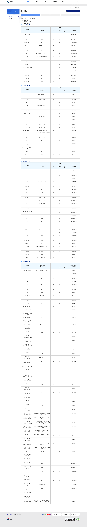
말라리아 (27, 181)
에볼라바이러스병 (27, 34)
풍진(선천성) (27, 154)
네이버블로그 (46, 514)
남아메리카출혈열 (27, 45)
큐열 (27, 221)
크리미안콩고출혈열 (27, 42)
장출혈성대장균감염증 (27, 113)
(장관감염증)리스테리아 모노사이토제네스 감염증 (27, 371)
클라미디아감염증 (27, 295)
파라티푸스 (27, 108)
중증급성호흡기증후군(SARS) (27, 67)
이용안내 (15, 514)
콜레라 (27, 102)
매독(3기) (27, 251)
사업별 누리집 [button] (55, 514)
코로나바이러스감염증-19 (27, 270)
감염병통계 (55, 1)
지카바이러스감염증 (27, 240)
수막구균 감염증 (27, 127)
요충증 (27, 278)
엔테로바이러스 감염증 (27, 501)
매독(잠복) (27, 257)
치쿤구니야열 (27, 235)
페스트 (27, 53)
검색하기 (77, 2)
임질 (27, 292)
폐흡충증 (27, 284)
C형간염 (27, 178)
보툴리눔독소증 (27, 59)
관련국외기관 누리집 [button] (74, 514)
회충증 (27, 273)
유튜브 (48, 514)
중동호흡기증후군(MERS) (27, 70)
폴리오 (27, 124)
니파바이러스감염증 (27, 81)
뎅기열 (27, 218)
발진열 (27, 192)
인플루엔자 (27, 451)
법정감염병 (10, 16)
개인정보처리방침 (10, 514)
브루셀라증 (27, 200)
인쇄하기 (76, 7)
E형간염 (27, 151)
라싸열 (27, 39)
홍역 (27, 99)
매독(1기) (27, 246)
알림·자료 (64, 1)
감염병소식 (37, 1)
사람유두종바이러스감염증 (27, 306)
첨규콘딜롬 (27, 303)
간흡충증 (27, 281)
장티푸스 (27, 105)
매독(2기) (27, 249)
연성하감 (27, 298)
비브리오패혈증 (27, 186)
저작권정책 (19, 514)
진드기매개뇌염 (27, 229)
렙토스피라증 (27, 197)
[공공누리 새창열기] (70, 519)
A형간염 (27, 116)
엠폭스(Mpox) (27, 243)
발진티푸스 (27, 189)
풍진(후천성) (27, 157)
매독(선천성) (27, 254)
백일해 (27, 119)
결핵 (27, 94)
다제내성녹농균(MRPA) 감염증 (27, 317)
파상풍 (27, 170)
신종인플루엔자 (27, 75)
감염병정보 (27, 1)
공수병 (27, 203)
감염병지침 (10, 18)
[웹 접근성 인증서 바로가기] (78, 519)
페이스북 (43, 514)
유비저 (27, 232)
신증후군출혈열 (27, 206)
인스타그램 (50, 514)
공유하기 (71, 7)
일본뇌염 (27, 175)
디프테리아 (27, 78)
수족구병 (27, 289)
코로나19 (45, 1)
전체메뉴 (79, 2)
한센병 (27, 137)
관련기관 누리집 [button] (64, 514)
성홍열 (27, 140)
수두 (27, 97)
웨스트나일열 (27, 224)
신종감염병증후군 (27, 64)
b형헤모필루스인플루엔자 (27, 130)
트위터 (44, 514)
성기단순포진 (27, 300)
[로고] (10, 2)
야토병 (27, 61)
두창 (27, 50)
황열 (27, 215)
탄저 (27, 56)
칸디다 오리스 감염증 (27, 324)
